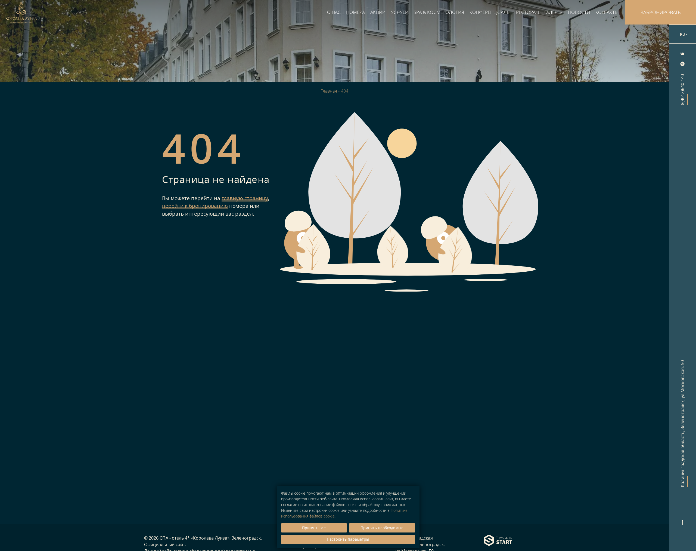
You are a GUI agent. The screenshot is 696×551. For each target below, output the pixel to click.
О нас (334, 12)
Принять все (314, 527)
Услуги (399, 12)
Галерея (553, 12)
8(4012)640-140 (682, 89)
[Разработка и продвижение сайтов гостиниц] (498, 541)
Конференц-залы (490, 12)
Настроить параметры (348, 539)
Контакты (607, 12)
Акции (378, 12)
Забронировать (661, 12)
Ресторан (527, 12)
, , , (682, 423)
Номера (355, 12)
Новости (579, 12)
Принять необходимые (382, 527)
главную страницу (245, 198)
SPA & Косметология (439, 12)
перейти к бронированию (195, 205)
